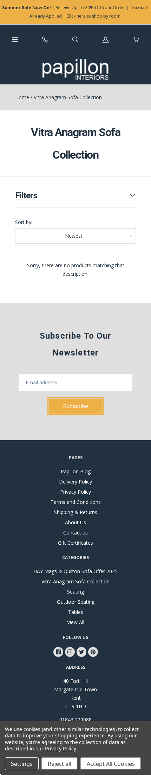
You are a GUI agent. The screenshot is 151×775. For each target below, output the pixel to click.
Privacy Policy (75, 491)
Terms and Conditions (76, 502)
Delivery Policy (75, 481)
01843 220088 (75, 719)
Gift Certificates (75, 542)
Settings (22, 764)
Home (22, 97)
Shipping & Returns (75, 512)
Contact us (75, 532)
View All (75, 622)
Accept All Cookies (111, 764)
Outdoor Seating (75, 601)
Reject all (59, 764)
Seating (75, 591)
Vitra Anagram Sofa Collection (75, 581)
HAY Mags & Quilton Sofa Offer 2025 (75, 571)
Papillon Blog (76, 471)
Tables (75, 612)
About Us (75, 522)
